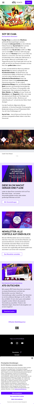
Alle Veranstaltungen (10, 202)
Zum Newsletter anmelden (12, 254)
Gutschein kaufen (9, 311)
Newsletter (15, 352)
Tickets (28, 2)
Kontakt (17, 355)
